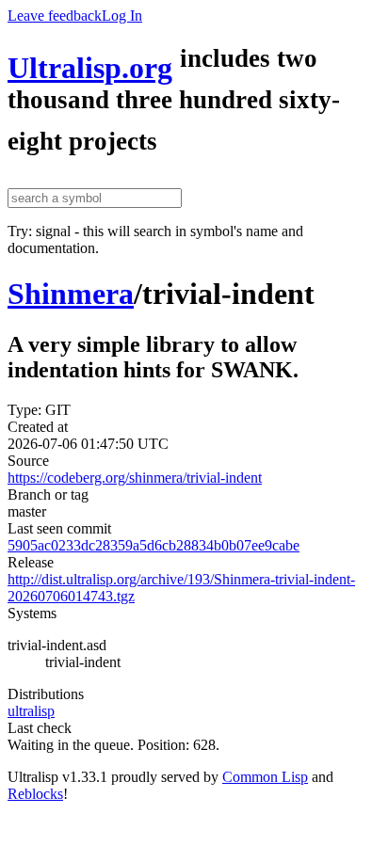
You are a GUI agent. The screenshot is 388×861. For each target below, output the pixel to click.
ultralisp (31, 711)
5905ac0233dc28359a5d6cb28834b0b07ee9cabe (153, 545)
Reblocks (35, 794)
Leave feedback (55, 16)
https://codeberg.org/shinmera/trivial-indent (135, 478)
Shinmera (71, 294)
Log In (122, 16)
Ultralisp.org (90, 68)
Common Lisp (265, 777)
